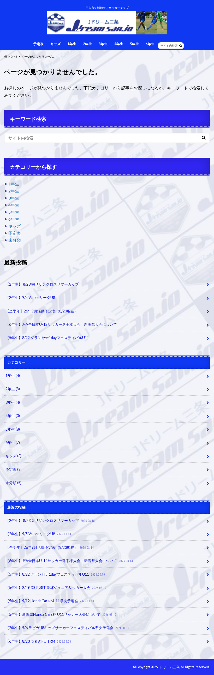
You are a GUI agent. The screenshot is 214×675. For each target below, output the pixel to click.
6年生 (150, 44)
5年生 (134, 44)
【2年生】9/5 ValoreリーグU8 (30, 297)
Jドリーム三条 (169, 667)
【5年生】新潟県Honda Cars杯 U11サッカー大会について (60, 614)
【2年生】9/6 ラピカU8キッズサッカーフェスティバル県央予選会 (67, 627)
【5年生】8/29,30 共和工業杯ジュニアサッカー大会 (55, 587)
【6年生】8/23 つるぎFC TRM (38, 641)
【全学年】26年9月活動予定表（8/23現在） (41, 311)
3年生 (103, 44)
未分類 (14, 240)
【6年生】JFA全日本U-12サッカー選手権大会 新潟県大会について (61, 324)
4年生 (118, 44)
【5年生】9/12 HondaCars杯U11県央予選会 (49, 601)
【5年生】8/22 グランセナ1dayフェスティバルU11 (47, 337)
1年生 (71, 44)
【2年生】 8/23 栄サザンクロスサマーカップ (42, 284)
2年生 (87, 44)
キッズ (55, 44)
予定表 (38, 44)
